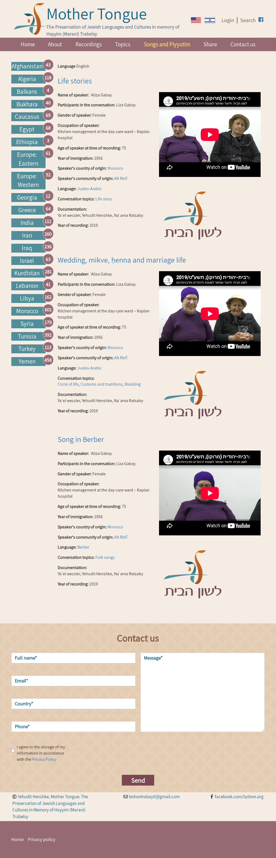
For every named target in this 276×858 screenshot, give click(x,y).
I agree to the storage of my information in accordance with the (41, 753)
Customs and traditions (102, 384)
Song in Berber (81, 439)
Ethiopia (27, 142)
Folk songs (105, 557)
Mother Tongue (96, 13)
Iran (27, 235)
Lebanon (27, 286)
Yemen (27, 361)
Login (228, 20)
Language (66, 66)
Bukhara (27, 104)
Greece (27, 210)
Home (28, 44)
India (27, 223)
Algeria (27, 79)
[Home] (30, 19)
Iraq (27, 248)
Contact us (243, 44)
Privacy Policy (44, 759)
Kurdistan (27, 273)
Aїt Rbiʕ (121, 178)
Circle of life (68, 384)
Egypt (26, 129)
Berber (83, 547)
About (55, 44)
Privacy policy (41, 839)
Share (210, 44)
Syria (27, 324)
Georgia (27, 197)
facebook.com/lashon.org (239, 797)
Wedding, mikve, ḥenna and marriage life (122, 260)
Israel (27, 261)
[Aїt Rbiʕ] (196, 20)
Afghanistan (27, 66)
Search (248, 20)
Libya (27, 298)
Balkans (27, 92)
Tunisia (27, 336)
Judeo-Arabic (89, 188)
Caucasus (27, 117)
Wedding (133, 384)
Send (138, 780)
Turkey (27, 349)
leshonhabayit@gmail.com (154, 797)
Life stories (75, 81)
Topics (122, 44)
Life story (103, 199)
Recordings (88, 44)
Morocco (27, 311)
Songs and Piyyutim (167, 44)
